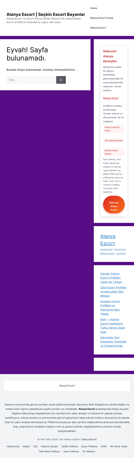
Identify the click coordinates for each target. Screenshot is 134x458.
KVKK (104, 446)
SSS (35, 446)
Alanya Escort (98, 27)
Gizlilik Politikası (69, 446)
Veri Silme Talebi (118, 446)
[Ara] (61, 80)
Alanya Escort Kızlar (101, 17)
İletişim (26, 446)
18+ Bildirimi (88, 451)
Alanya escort (110, 98)
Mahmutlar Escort (107, 253)
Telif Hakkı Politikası (49, 451)
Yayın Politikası (71, 451)
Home (93, 8)
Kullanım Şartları (49, 446)
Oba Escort (121, 253)
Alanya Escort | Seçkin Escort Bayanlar (46, 14)
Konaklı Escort (120, 249)
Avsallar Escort (106, 249)
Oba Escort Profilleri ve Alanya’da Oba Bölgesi (113, 291)
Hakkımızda (13, 446)
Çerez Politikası (89, 446)
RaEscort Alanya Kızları (113, 206)
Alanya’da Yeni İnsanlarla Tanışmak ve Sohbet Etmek (113, 341)
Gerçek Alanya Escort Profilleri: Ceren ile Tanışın (111, 278)
